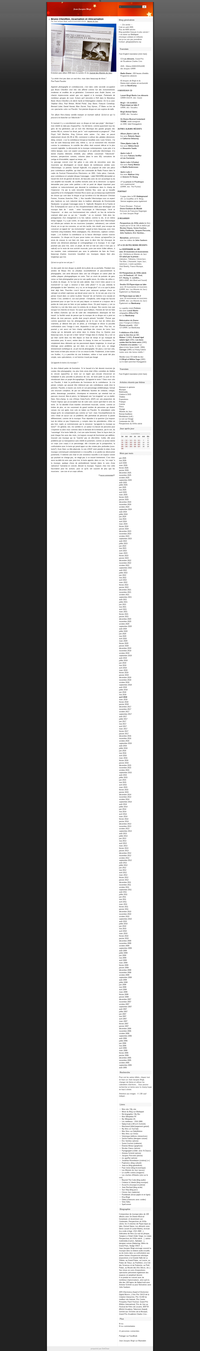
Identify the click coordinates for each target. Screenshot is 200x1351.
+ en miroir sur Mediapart (129, 34)
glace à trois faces (126, 347)
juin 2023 (122, 546)
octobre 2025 (124, 478)
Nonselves (124, 238)
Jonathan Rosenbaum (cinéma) (134, 1160)
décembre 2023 (125, 531)
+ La (139, 345)
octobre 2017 (124, 712)
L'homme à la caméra (128, 345)
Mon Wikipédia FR (129, 1117)
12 (135, 442)
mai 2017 (122, 724)
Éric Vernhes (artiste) (130, 1141)
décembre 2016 (125, 736)
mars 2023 (123, 553)
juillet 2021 (123, 602)
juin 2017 (122, 721)
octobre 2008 (124, 975)
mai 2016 (122, 753)
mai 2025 (122, 490)
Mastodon (142, 1341)
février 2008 (123, 994)
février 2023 (123, 556)
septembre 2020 (125, 626)
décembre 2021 (125, 590)
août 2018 (123, 687)
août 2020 (123, 629)
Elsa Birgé (126, 1197)
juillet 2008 (123, 982)
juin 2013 (122, 838)
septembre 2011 (125, 890)
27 (139, 446)
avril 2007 (123, 1019)
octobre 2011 (124, 887)
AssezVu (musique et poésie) (133, 1185)
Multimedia (123, 392)
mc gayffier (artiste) (129, 1158)
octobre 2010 (124, 916)
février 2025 (123, 497)
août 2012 (123, 863)
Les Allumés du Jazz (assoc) (133, 1170)
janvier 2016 (124, 763)
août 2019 (123, 658)
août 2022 (123, 570)
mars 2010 (123, 933)
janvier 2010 (124, 938)
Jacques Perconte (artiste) (132, 1156)
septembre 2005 (125, 1065)
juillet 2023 (123, 543)
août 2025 (123, 483)
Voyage (122, 409)
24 (126, 446)
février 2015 (123, 790)
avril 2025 (123, 492)
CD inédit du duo (131, 357)
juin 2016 (122, 751)
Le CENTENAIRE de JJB (129, 249)
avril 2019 (123, 668)
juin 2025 (122, 487)
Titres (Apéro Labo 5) (129, 143)
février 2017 (123, 731)
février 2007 (123, 1024)
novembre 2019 (125, 651)
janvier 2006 (124, 1055)
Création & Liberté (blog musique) (135, 1182)
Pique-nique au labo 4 (129, 105)
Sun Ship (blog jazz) (130, 1190)
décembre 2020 (125, 619)
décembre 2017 (125, 707)
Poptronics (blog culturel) (131, 1163)
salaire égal (124, 340)
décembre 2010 (125, 912)
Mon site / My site (129, 1109)
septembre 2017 (125, 714)
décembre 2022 (125, 560)
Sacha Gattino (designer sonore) (134, 1138)
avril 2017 (123, 726)
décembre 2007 (125, 999)
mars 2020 (123, 641)
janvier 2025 (124, 500)
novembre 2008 (125, 972)
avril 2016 (123, 756)
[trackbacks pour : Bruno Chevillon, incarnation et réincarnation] (114, 475)
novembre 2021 (125, 592)
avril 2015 (123, 785)
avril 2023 (123, 551)
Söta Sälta (126, 1202)
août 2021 (123, 600)
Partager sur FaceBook (128, 1336)
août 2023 (123, 541)
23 (122, 446)
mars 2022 (123, 582)
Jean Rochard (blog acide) (132, 1187)
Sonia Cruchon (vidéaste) (132, 1143)
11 (131, 442)
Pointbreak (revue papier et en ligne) (136, 1195)
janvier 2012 (124, 880)
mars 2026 (123, 465)
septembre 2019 (125, 656)
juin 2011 (122, 897)
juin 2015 (122, 780)
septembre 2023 (125, 539)
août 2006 (123, 1038)
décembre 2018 (125, 677)
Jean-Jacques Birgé (82, 8)
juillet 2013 (123, 836)
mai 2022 (122, 578)
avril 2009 (123, 960)
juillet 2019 (123, 660)
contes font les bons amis (130, 342)
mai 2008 (122, 987)
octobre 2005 (124, 1063)
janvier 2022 (124, 587)
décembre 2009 (125, 941)
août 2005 (123, 1068)
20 (139, 444)
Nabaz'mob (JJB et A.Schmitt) (134, 1124)
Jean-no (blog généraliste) (132, 1165)
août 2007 (123, 1009)
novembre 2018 (125, 680)
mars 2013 (123, 846)
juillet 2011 (123, 894)
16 (122, 444)
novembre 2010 (125, 914)
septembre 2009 (125, 948)
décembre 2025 (125, 473)
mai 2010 (122, 929)
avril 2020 (123, 639)
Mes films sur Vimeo (130, 1134)
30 (122, 448)
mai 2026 (122, 460)
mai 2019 (122, 665)
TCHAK (123, 122)
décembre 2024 (125, 502)
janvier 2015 (124, 792)
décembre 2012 (125, 853)
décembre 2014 (125, 795)
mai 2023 (122, 548)
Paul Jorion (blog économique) (134, 1168)
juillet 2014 (123, 807)
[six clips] (119, 233)
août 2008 (123, 980)
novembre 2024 (125, 504)
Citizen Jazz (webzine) (131, 1192)
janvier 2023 (124, 558)
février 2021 (123, 614)
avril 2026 (123, 463)
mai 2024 (122, 519)
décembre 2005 (125, 1058)
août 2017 (123, 716)
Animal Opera (131, 112)
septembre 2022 (125, 568)
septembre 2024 (125, 509)
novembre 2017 (125, 709)
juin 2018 (122, 692)
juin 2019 (122, 663)
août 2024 (123, 512)
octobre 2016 (124, 741)
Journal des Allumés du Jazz (100, 73)
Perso (121, 407)
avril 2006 (123, 1048)
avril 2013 (123, 843)
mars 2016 (123, 758)
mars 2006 (123, 1050)
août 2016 (123, 746)
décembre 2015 (125, 765)
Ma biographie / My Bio (131, 1114)
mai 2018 (122, 695)
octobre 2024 (124, 507)
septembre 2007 (125, 1007)
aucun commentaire (106, 475)
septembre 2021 (125, 597)
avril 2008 (123, 989)
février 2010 (123, 936)
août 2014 (123, 804)
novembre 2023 (125, 534)
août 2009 (123, 951)
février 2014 (123, 819)
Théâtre (122, 397)
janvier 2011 (123, 909)
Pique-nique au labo (137, 284)
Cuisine (122, 404)
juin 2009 (122, 955)
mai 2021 (122, 607)
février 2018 (123, 702)
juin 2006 (122, 1043)
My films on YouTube (130, 1129)
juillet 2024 (123, 514)
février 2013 (123, 848)
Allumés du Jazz (92, 21)
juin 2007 (122, 1014)
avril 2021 (123, 609)
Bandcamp (135, 292)
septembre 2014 (125, 802)
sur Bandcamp (134, 328)
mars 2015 (123, 787)
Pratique (122, 402)
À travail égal (138, 337)
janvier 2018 (124, 704)
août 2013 (123, 833)
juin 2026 (122, 458)
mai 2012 (122, 870)
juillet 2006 (123, 1041)
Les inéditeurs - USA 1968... (133, 1121)
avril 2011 (123, 902)
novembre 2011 (125, 885)
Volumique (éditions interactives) (134, 1136)
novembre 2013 (125, 826)
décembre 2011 (125, 882)
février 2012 (123, 877)
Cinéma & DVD (125, 394)
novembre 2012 (125, 856)
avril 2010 (123, 931)
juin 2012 (122, 868)
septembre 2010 (125, 919)
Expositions (123, 399)
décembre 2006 (125, 1029)
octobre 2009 (124, 946)
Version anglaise (126, 201)
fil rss (121, 1324)
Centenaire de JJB (126, 421)
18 (131, 444)
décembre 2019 (125, 648)
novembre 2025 (125, 475)
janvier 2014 (124, 821)
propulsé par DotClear (100, 1349)
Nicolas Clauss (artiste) (131, 1148)
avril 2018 (123, 697)
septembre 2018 (125, 685)
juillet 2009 (123, 953)
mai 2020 (122, 636)
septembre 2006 (125, 1036)
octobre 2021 (124, 595)
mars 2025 (123, 495)
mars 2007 (123, 1021)
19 (135, 444)
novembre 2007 (125, 1002)
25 (131, 446)
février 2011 (123, 907)
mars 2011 (123, 904)
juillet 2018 (123, 690)
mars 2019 (123, 670)
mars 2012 (123, 875)
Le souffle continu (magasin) (133, 1173)
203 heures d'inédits (141, 73)
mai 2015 (122, 782)
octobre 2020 (124, 624)
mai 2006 (122, 1046)
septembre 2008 (125, 977)
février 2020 (123, 643)
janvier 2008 (124, 997)
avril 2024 (123, 521)
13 (139, 442)
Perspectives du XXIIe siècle (134, 273)
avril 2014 (123, 814)
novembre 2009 (125, 943)
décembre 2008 (125, 970)
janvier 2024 (124, 529)
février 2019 (123, 673)
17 (126, 444)
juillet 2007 (123, 1012)
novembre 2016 (125, 738)
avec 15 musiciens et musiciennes (133, 252)
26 (135, 446)
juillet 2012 (123, 865)
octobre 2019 (124, 653)
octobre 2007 (124, 1004)
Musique (122, 390)
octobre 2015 (124, 770)
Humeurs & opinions (127, 387)
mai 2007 (122, 1016)
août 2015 (123, 775)
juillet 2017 (123, 719)
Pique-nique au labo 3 (131, 296)
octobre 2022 (124, 565)
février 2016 (123, 760)
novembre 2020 (125, 621)
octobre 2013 (124, 829)
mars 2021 (123, 612)
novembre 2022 (125, 563)
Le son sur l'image (126, 419)
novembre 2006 (125, 1031)
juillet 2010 (123, 924)
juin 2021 (122, 604)
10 (126, 442)
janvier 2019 (124, 675)
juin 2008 (122, 985)
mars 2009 (123, 963)
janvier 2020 (124, 646)
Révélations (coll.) (126, 416)
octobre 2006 (124, 1033)
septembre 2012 (125, 860)
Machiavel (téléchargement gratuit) (135, 1126)
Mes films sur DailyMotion (132, 1131)
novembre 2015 (125, 768)
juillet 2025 (123, 485)
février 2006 (123, 1053)
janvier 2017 (124, 734)
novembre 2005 (125, 1060)
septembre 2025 (125, 480)
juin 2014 (122, 809)
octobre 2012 (124, 858)
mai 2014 (122, 812)
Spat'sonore (126, 1204)
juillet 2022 (123, 573)
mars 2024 (123, 524)
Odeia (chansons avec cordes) (134, 1200)
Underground (142, 196)
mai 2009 (122, 958)
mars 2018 (123, 699)
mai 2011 (122, 899)
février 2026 (123, 468)
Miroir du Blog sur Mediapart (133, 1112)
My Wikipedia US (128, 1119)
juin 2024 (122, 517)
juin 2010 (122, 926)
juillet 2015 (123, 777)
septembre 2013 (125, 831)
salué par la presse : (130, 257)
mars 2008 (123, 992)
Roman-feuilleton (125, 414)
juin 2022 (122, 575)
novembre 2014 (125, 797)
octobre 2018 (124, 682)
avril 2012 (123, 873)
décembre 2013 (125, 824)
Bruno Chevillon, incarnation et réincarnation (77, 19)
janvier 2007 (124, 1026)
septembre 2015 (125, 773)
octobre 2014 (124, 799)
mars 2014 (123, 816)
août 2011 (123, 892)
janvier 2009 (124, 968)
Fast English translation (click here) (133, 54)
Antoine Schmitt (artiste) (131, 1153)
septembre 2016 (125, 743)
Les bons (139, 340)
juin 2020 (122, 634)
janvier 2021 (124, 617)
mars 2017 (123, 729)
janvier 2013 (124, 851)
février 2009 (123, 965)
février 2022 (123, 585)
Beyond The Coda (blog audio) (134, 1180)
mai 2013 (122, 841)
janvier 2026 (124, 470)
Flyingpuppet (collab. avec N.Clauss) (136, 1151)
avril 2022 (123, 580)
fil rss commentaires (127, 1326)
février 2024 (123, 526)
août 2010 (123, 921)
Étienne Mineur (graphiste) (132, 1146)
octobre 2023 (124, 536)
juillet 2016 (123, 748)
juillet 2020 (123, 631)
